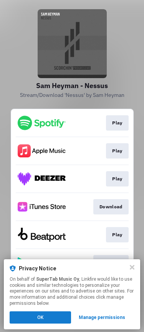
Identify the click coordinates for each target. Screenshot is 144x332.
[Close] (132, 267)
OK (40, 317)
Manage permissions (102, 317)
